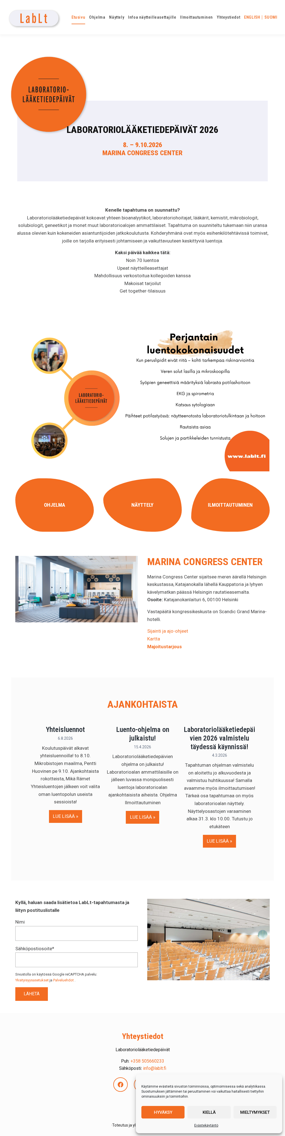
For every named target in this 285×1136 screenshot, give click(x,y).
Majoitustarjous (164, 646)
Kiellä (209, 1112)
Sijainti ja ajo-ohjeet (167, 631)
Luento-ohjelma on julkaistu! (142, 733)
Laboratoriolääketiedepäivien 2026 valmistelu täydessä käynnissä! (219, 738)
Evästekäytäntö (206, 1125)
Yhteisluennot (65, 729)
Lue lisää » (67, 816)
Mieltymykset (255, 1112)
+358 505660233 (147, 1061)
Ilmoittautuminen (230, 505)
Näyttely (142, 505)
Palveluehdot (63, 980)
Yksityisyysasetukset (32, 980)
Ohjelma (54, 505)
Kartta (153, 639)
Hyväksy (163, 1112)
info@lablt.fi (154, 1068)
